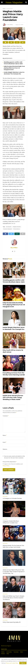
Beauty (6, 324)
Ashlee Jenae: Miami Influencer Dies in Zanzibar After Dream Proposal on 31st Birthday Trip (14, 571)
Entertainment (9, 8)
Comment (6, 416)
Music (21, 652)
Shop (8, 653)
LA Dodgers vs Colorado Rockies (12, 498)
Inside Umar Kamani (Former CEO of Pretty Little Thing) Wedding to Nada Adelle (13, 397)
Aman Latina (9, 652)
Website (5, 449)
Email (5, 442)
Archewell (8, 226)
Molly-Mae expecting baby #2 (12, 622)
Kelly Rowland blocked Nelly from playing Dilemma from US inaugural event (14, 68)
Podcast (3, 653)
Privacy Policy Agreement (10, 461)
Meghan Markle (17, 226)
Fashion (3, 652)
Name (5, 435)
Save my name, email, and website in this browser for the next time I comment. (14, 456)
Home (4, 8)
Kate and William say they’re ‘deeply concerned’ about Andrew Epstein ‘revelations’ (13, 597)
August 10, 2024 (19, 24)
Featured (5, 496)
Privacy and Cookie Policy (12, 663)
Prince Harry (17, 229)
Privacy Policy (6, 465)
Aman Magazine (14, 2)
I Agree (23, 663)
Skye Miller (10, 24)
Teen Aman (16, 652)
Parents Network (8, 229)
